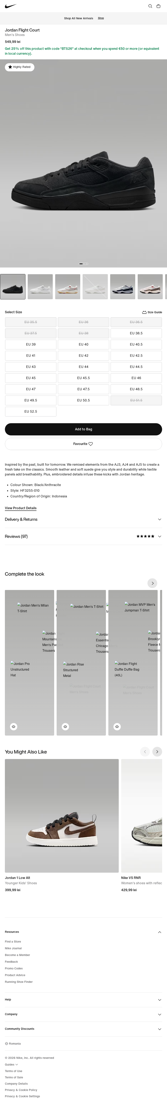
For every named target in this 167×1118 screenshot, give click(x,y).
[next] (152, 583)
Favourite (80, 444)
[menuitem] (12, 1064)
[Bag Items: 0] (158, 6)
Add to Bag (83, 429)
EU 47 (31, 389)
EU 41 (30, 355)
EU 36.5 (136, 322)
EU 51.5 (136, 400)
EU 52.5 (30, 411)
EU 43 (31, 367)
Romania (15, 1043)
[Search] (150, 6)
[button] (11, 729)
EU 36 (83, 322)
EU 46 (136, 378)
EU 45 (31, 378)
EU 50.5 (83, 400)
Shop (101, 18)
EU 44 (83, 367)
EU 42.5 (136, 355)
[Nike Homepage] (11, 6)
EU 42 (83, 355)
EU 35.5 (30, 322)
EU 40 (83, 344)
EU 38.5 (136, 333)
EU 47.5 (83, 389)
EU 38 (83, 333)
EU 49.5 (30, 400)
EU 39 (31, 344)
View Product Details (20, 508)
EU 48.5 (136, 389)
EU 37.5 (31, 333)
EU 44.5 (136, 367)
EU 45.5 (83, 378)
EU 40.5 (136, 344)
